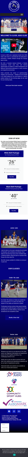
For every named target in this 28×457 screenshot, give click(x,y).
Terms (3, 424)
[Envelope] (19, 411)
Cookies (3, 430)
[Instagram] (14, 411)
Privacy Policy (5, 427)
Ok (14, 454)
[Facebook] (9, 411)
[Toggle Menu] (22, 14)
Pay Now (11, 176)
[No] (26, 452)
